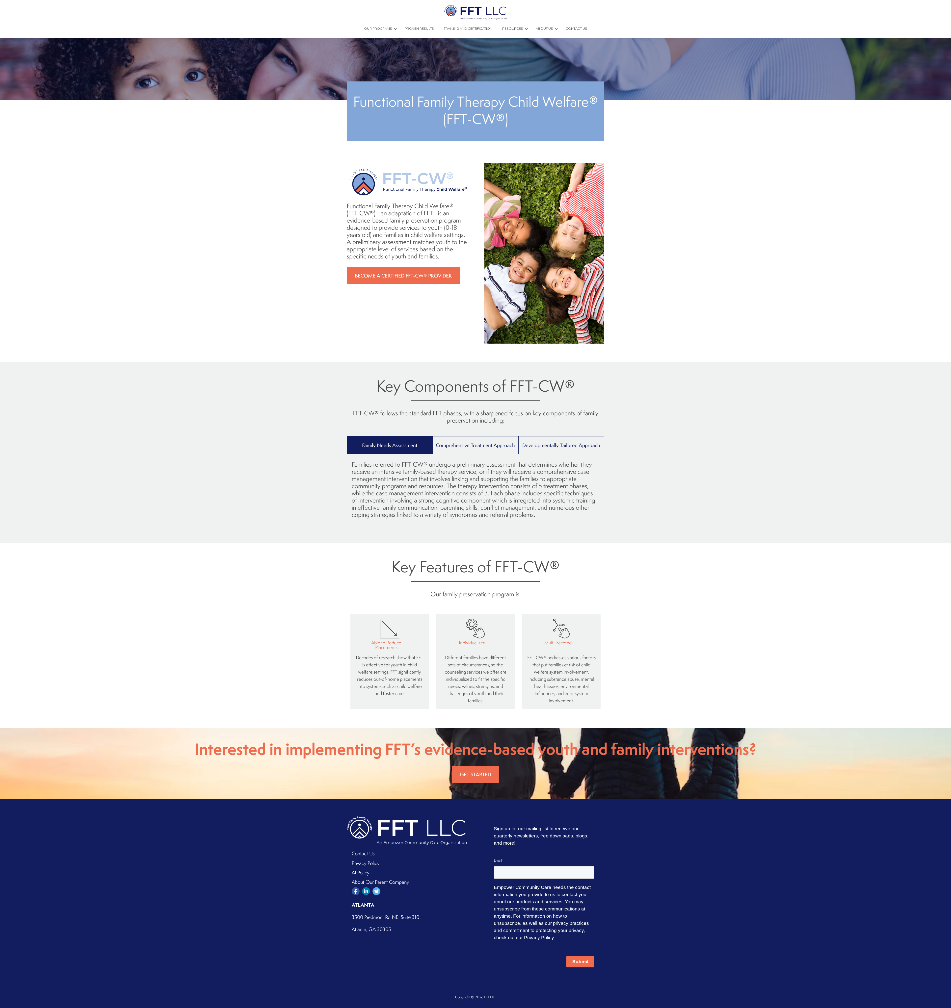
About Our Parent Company (380, 882)
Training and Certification (468, 28)
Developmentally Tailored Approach (561, 445)
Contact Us (576, 28)
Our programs (378, 28)
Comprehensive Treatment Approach (475, 445)
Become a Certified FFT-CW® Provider (403, 275)
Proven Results (419, 28)
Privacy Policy (365, 863)
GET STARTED (475, 774)
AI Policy (360, 872)
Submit (580, 961)
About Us (545, 28)
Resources (513, 28)
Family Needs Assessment (389, 445)
